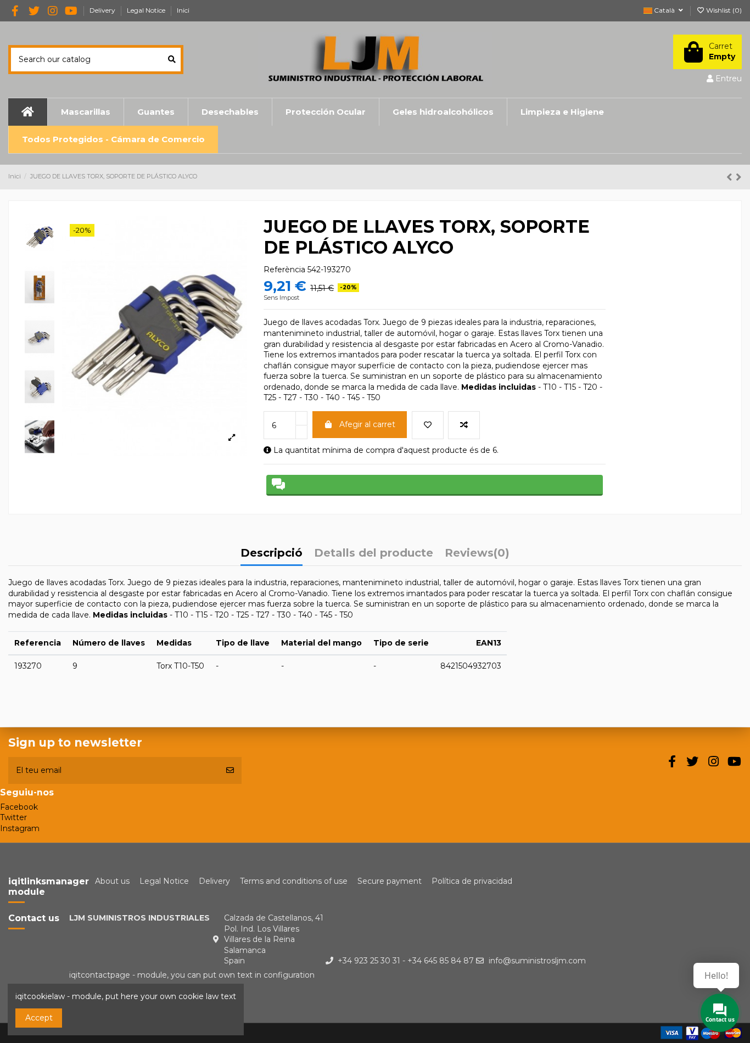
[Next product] (739, 177)
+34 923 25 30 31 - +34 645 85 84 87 (406, 961)
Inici (183, 10)
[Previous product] (731, 177)
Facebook (19, 807)
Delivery (103, 10)
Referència (284, 269)
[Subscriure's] (230, 770)
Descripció (271, 553)
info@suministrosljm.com (537, 961)
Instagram (20, 828)
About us (112, 881)
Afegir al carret (367, 424)
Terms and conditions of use (294, 881)
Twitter (13, 817)
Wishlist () (723, 10)
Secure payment (389, 881)
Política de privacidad (472, 881)
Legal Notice (147, 10)
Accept (39, 1018)
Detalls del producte (373, 553)
